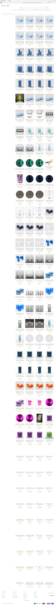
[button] (15, 10)
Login (51, 1)
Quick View (20, 37)
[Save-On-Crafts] (5, 5)
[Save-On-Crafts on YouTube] (1, 2)
